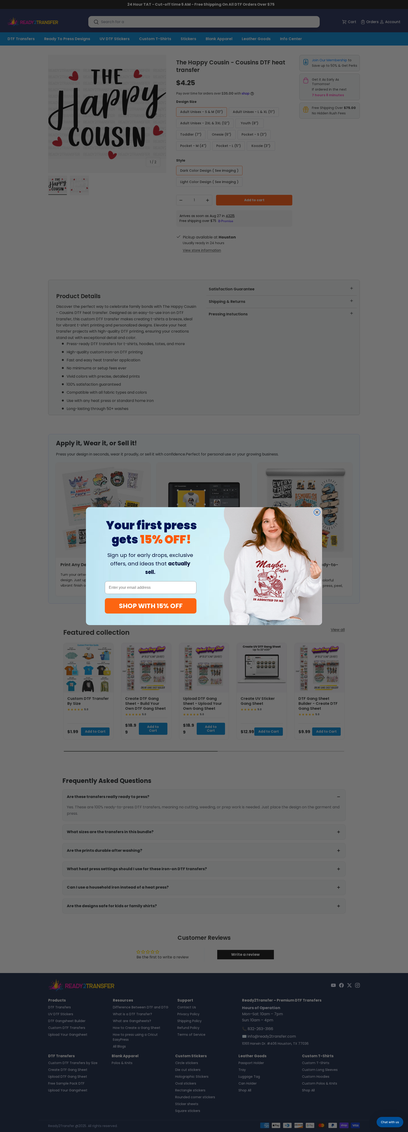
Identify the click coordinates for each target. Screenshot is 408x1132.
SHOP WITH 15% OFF (151, 606)
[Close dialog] (317, 512)
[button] (390, 1122)
